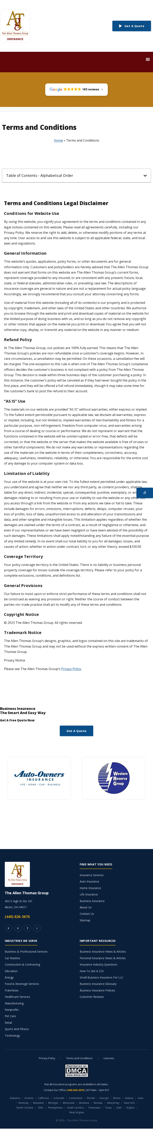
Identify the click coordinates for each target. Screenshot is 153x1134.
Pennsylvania (55, 1107)
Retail (8, 1022)
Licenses (109, 1058)
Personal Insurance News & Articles (103, 958)
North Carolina (25, 1107)
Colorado (58, 1098)
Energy (9, 977)
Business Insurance (92, 901)
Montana (84, 1103)
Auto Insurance (89, 881)
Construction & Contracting (22, 964)
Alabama (15, 1098)
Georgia (104, 1098)
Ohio (40, 1107)
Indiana (129, 1098)
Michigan (53, 1103)
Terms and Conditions (79, 1058)
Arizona (29, 1098)
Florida (91, 1098)
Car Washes (12, 958)
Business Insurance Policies (97, 990)
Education (11, 971)
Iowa (140, 1098)
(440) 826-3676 (17, 916)
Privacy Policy (71, 669)
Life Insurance (89, 894)
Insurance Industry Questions (98, 964)
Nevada (98, 1103)
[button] (147, 59)
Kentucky (23, 1103)
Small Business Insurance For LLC (101, 977)
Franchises (12, 990)
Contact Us (87, 914)
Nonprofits (12, 1010)
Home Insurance (90, 888)
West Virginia (76, 1112)
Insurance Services (92, 875)
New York (129, 1103)
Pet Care (10, 1016)
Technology (12, 1035)
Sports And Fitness (17, 1029)
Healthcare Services (17, 997)
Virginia (130, 1107)
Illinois (116, 1098)
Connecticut (75, 1098)
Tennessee (94, 1107)
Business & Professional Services (26, 951)
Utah (119, 1107)
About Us (86, 907)
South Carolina (75, 1107)
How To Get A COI (92, 971)
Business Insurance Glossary (98, 984)
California (43, 1098)
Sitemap (85, 920)
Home (58, 140)
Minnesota (69, 1103)
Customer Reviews (92, 997)
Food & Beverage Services (22, 984)
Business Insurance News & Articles (103, 951)
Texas (108, 1107)
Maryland (38, 1103)
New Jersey (113, 1103)
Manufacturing (14, 1003)
